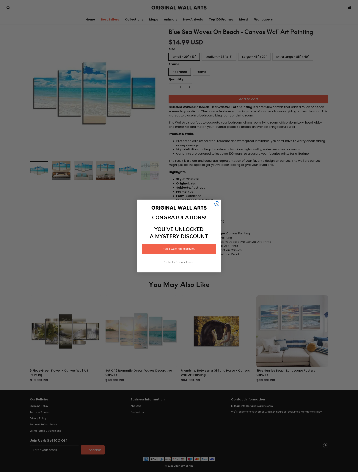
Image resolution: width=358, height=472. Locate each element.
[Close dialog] (217, 203)
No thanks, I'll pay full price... (179, 262)
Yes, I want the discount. (179, 249)
